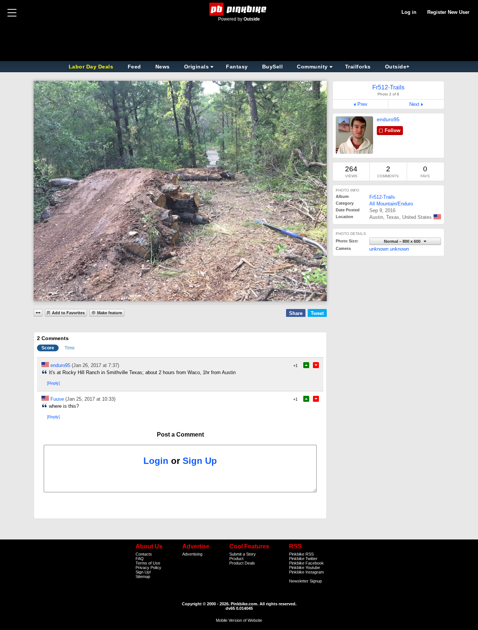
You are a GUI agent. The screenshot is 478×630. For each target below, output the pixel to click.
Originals (196, 67)
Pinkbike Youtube (304, 567)
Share (295, 313)
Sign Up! (143, 572)
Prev (362, 104)
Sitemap (143, 576)
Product (236, 558)
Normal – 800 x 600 (403, 241)
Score (47, 348)
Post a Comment (180, 434)
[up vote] (306, 365)
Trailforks (358, 67)
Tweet (317, 313)
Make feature (109, 313)
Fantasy (237, 67)
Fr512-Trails (382, 197)
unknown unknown (389, 249)
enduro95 (388, 119)
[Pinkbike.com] (239, 9)
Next (414, 104)
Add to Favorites (68, 313)
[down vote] (316, 365)
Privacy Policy (148, 567)
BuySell (272, 67)
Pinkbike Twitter (303, 558)
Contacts (144, 554)
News (162, 67)
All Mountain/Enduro (391, 204)
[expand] (38, 312)
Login (155, 461)
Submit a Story (242, 554)
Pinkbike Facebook (306, 563)
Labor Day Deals (92, 67)
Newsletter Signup (305, 581)
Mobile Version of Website (239, 620)
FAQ (140, 558)
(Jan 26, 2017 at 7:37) (95, 365)
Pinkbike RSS (301, 554)
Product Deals (242, 563)
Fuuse (57, 399)
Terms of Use (148, 563)
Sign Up (200, 461)
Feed (134, 67)
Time (70, 348)
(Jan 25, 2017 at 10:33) (90, 399)
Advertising (192, 554)
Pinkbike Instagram (306, 572)
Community (312, 67)
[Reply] (53, 383)
